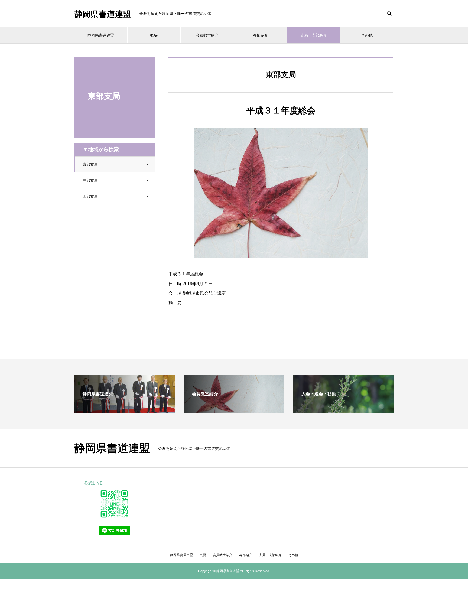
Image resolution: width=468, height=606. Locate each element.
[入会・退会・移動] (343, 410)
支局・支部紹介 (313, 35)
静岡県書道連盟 (102, 13)
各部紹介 (260, 35)
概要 (154, 35)
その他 (367, 35)
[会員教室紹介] (234, 410)
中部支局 (90, 180)
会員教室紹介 (207, 35)
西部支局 (90, 196)
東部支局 (90, 164)
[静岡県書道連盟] (124, 410)
